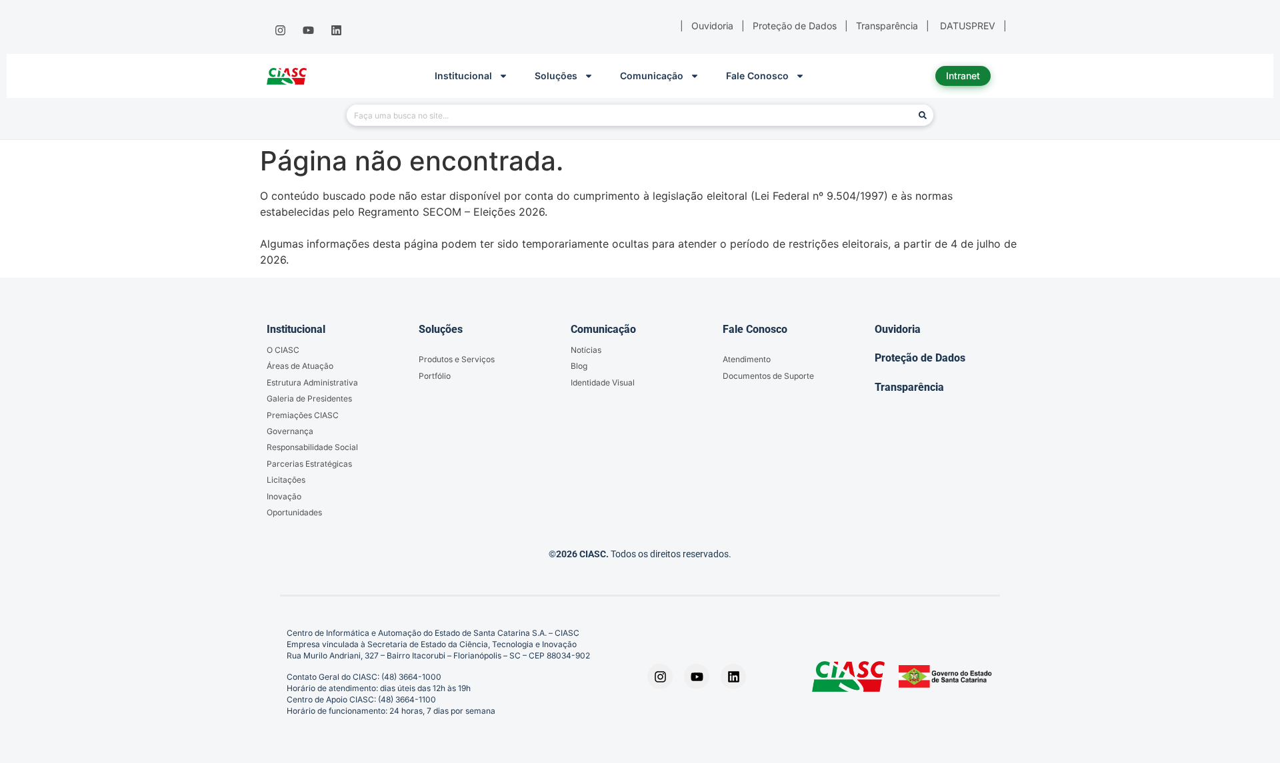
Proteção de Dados (920, 358)
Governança (290, 431)
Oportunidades (294, 512)
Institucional (463, 75)
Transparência (909, 387)
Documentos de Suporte (768, 376)
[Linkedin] (336, 30)
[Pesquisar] (922, 115)
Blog (579, 366)
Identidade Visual (603, 382)
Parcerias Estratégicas (309, 464)
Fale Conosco (757, 75)
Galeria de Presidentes (309, 398)
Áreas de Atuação (300, 366)
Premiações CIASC (303, 415)
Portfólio (435, 376)
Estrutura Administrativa (312, 382)
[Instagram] (280, 30)
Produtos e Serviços (457, 359)
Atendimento (747, 359)
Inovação (284, 496)
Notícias (586, 350)
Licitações (286, 480)
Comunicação (651, 75)
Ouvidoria (898, 329)
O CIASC (283, 350)
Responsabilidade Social (312, 447)
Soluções (556, 75)
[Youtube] (308, 30)
